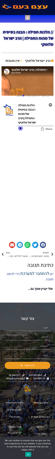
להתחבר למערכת (34, 274)
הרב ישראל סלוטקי (38, 60)
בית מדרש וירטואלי (14, 402)
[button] (27, 17)
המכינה (40, 409)
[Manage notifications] (47, 452)
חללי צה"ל (40, 434)
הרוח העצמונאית (40, 402)
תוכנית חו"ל (14, 417)
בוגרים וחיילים (14, 409)
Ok (28, 454)
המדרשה (40, 427)
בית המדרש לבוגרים (40, 417)
